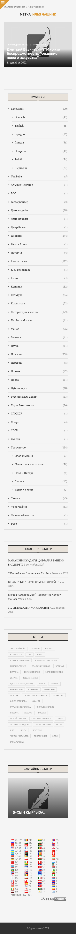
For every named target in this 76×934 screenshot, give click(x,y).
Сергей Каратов (18, 718)
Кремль (54, 683)
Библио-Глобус (18, 666)
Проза (39, 379)
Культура (39, 295)
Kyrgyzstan (16, 654)
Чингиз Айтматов (39, 515)
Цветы (23, 730)
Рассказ (28, 713)
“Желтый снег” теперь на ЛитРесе (29, 573)
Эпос (54, 736)
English (41, 125)
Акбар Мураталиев (19, 660)
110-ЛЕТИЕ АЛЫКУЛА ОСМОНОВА (30, 607)
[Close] (5, 5)
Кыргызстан (39, 303)
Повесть (14, 713)
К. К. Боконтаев (39, 269)
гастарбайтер (17, 742)
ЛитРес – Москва (39, 320)
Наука (39, 346)
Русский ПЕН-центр (39, 396)
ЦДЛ (12, 730)
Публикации (39, 388)
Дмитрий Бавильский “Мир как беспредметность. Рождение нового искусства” (33, 53)
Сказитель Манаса (41, 718)
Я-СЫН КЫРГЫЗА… (29, 812)
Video (40, 654)
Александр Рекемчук (46, 660)
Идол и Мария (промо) (21, 683)
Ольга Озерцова (18, 701)
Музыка (39, 337)
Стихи (60, 718)
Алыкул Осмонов (39, 185)
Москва (14, 695)
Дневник (39, 235)
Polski (41, 159)
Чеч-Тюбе (37, 730)
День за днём (39, 210)
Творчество (39, 447)
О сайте (36, 701)
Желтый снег (39, 244)
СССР (39, 430)
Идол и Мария (41, 456)
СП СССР (39, 413)
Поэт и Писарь (41, 473)
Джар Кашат (39, 227)
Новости (39, 354)
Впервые (60, 666)
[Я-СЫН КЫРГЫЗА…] (38, 798)
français (41, 142)
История (39, 252)
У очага (39, 498)
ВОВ (39, 193)
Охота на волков (45, 707)
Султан (39, 439)
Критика (39, 286)
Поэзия (39, 371)
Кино (39, 278)
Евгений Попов (32, 672)
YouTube (39, 176)
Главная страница (14, 7)
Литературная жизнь (39, 312)
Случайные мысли (39, 405)
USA (29, 654)
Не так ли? (58, 695)
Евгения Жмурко (54, 672)
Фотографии (39, 506)
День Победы (39, 219)
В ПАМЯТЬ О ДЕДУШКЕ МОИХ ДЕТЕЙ (32, 582)
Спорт (39, 422)
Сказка (41, 481)
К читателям (39, 261)
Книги (42, 683)
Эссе (39, 523)
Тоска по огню (41, 490)
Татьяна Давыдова (20, 724)
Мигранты (49, 689)
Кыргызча (41, 168)
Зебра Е (14, 678)
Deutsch (41, 117)
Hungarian (41, 151)
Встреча (14, 672)
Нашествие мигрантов (41, 464)
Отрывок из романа (20, 707)
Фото (59, 724)
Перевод (39, 362)
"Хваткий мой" (17, 648)
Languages (39, 108)
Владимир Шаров (41, 666)
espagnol (41, 134)
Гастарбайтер (39, 202)
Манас (39, 329)
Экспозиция (40, 736)
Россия (42, 713)
